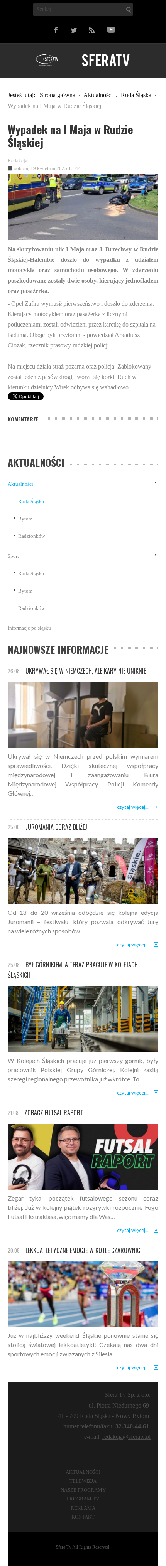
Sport (13, 556)
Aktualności (20, 484)
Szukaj (128, 9)
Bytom (25, 519)
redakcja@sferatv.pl (126, 1436)
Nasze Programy (83, 1490)
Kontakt (83, 1517)
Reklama (83, 1508)
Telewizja (83, 1481)
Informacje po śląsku (29, 628)
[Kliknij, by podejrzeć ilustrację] (83, 206)
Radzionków (31, 536)
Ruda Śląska (31, 501)
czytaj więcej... (133, 807)
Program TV (83, 1499)
